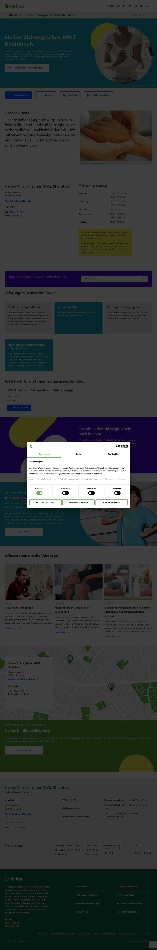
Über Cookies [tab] (112, 454)
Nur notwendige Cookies (45, 502)
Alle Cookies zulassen (111, 502)
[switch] (65, 493)
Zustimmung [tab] (44, 454)
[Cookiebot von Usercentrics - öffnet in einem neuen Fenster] (118, 446)
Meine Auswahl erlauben (78, 502)
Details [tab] (78, 454)
